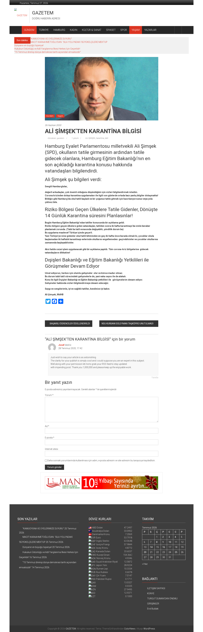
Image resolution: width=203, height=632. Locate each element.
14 (151, 547)
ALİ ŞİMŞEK (90, 138)
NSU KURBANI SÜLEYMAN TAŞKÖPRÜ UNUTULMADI (127, 323)
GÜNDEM (29, 29)
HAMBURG (59, 29)
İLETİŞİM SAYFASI (156, 588)
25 (176, 552)
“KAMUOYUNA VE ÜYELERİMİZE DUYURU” (51, 38)
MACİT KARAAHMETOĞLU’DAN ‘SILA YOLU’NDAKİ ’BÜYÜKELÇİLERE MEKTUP (68, 42)
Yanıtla (154, 377)
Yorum (49, 395)
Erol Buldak (152, 608)
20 (145, 552)
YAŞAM (136, 29)
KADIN (73, 29)
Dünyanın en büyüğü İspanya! (28, 45)
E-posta (49, 437)
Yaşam (60, 116)
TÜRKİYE (44, 29)
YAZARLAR (150, 29)
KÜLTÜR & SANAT (91, 29)
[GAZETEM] (18, 30)
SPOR (123, 29)
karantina (100, 138)
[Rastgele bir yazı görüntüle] (185, 30)
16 (163, 547)
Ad (47, 426)
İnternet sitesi (51, 449)
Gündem (49, 116)
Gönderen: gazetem (56, 138)
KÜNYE (150, 593)
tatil (106, 138)
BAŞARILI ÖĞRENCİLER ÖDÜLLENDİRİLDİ (70, 323)
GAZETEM (42, 13)
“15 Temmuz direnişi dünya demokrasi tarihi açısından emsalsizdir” (47, 52)
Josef (61, 345)
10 (170, 542)
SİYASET (111, 29)
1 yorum (75, 138)
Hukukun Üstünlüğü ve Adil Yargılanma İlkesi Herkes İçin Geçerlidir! (47, 48)
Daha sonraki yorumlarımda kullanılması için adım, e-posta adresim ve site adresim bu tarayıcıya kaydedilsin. (101, 460)
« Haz (144, 564)
